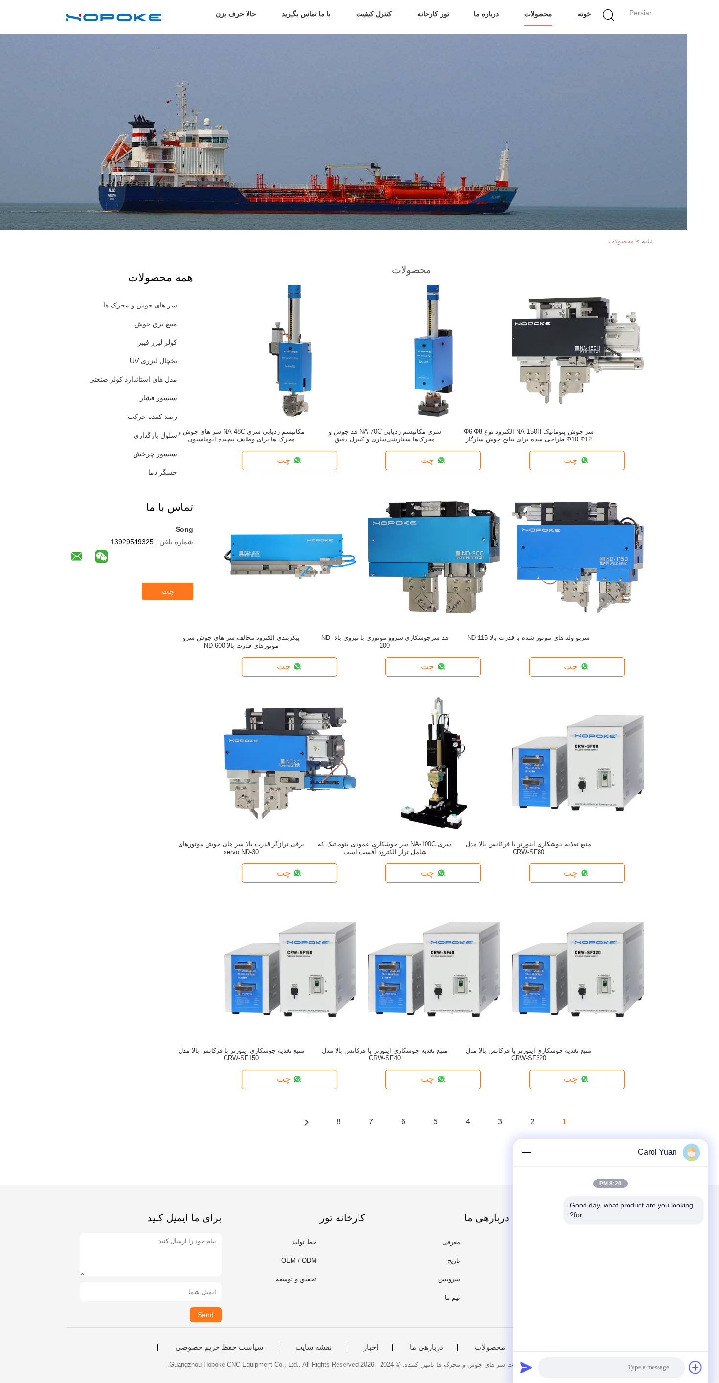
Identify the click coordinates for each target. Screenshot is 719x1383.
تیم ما (452, 1297)
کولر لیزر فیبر (157, 342)
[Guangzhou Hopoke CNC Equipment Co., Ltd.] (113, 17)
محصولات (538, 14)
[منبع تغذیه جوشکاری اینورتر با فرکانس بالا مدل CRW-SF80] (578, 763)
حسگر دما (162, 472)
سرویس (449, 1279)
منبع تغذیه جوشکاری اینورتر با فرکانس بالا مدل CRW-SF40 (385, 1054)
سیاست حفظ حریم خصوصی (219, 1347)
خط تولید (304, 1242)
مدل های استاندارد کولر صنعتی (133, 379)
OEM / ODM (298, 1260)
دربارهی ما (426, 1347)
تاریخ (454, 1260)
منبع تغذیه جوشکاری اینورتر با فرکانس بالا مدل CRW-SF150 (241, 1054)
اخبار (370, 1347)
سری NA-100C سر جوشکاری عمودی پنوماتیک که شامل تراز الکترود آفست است (384, 848)
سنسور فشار (158, 398)
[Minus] (526, 1152)
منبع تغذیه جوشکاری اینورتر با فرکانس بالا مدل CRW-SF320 (528, 1054)
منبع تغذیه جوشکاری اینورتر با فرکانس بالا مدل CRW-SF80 (528, 848)
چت (167, 591)
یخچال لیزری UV (153, 361)
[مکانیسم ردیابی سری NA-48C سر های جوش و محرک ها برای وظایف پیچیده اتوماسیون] (290, 350)
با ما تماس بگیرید (306, 14)
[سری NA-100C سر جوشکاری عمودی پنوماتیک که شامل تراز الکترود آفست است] (434, 763)
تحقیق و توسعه (296, 1279)
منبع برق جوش (156, 324)
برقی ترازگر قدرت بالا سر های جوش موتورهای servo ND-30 (241, 848)
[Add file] (695, 1367)
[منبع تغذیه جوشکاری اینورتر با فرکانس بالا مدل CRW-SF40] (434, 969)
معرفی (451, 1242)
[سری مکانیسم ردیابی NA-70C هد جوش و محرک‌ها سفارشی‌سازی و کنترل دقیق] (433, 350)
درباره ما (486, 14)
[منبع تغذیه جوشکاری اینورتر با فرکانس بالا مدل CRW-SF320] (578, 969)
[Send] (526, 1367)
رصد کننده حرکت (152, 416)
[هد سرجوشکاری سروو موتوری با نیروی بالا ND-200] (434, 556)
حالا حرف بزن (236, 14)
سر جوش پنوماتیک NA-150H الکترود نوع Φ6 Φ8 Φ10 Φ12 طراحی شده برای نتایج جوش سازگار (529, 435)
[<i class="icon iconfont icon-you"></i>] (306, 1122)
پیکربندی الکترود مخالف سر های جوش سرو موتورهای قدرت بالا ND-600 (241, 641)
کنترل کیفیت (374, 14)
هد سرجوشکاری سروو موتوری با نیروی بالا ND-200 (385, 641)
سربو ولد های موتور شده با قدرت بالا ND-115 (528, 637)
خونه (584, 14)
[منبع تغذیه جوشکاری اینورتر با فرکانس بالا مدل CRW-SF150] (290, 969)
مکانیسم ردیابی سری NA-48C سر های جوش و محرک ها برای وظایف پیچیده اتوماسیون (241, 435)
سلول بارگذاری (155, 435)
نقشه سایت (313, 1347)
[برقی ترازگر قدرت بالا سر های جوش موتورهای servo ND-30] (290, 763)
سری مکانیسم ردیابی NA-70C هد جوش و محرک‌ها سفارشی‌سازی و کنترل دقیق (385, 435)
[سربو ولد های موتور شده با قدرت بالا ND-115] (578, 556)
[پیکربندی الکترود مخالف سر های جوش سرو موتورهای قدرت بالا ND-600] (290, 556)
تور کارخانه (433, 14)
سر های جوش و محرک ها (140, 305)
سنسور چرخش (155, 454)
